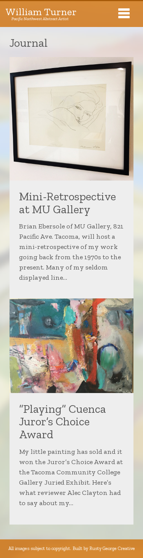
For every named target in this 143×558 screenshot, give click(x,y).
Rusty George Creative (112, 548)
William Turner (41, 14)
